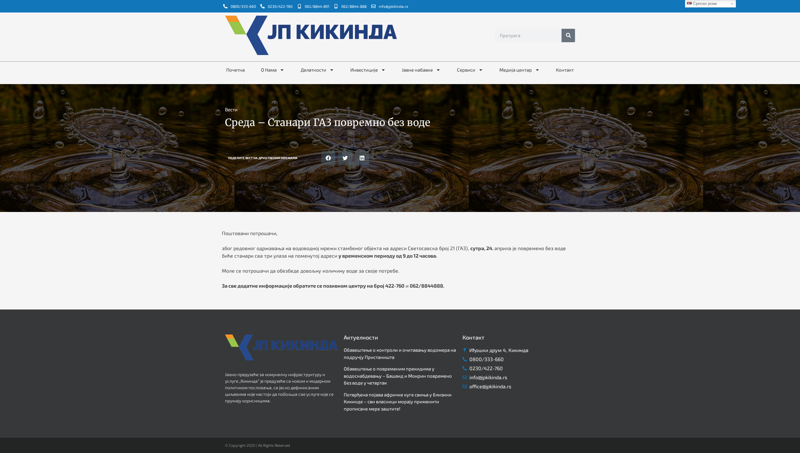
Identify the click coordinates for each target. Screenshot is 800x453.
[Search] (568, 35)
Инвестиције (364, 70)
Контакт (565, 70)
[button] (328, 158)
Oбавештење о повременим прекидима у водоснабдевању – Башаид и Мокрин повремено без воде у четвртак (398, 375)
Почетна (235, 70)
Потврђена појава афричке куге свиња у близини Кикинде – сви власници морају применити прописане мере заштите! (398, 401)
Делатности (313, 70)
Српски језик (704, 3)
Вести (231, 109)
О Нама (269, 70)
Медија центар (515, 70)
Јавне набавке (417, 70)
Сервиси (466, 70)
